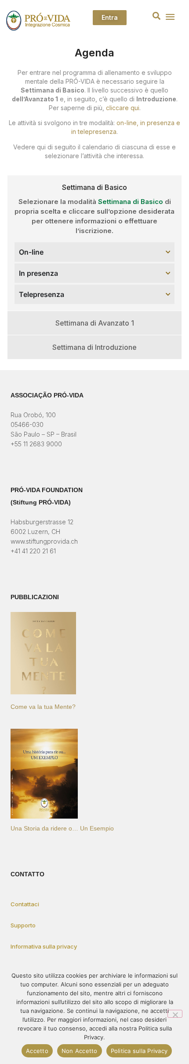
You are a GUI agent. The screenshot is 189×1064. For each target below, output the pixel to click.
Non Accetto (80, 1050)
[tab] (94, 187)
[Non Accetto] (174, 1014)
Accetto (37, 1050)
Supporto (23, 925)
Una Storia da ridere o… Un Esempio (62, 828)
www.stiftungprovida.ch (44, 541)
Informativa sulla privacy (44, 946)
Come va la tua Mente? (43, 706)
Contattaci (25, 904)
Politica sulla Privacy (139, 1050)
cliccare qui (122, 107)
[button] (156, 16)
